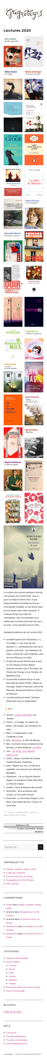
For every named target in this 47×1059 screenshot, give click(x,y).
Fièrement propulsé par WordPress (28, 1054)
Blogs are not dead (12, 1011)
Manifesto (16, 740)
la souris (11, 812)
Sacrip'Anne (12, 926)
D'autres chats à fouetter (17, 958)
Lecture (33, 812)
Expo (11, 972)
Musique (13, 979)
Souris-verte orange (15, 990)
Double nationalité (23, 714)
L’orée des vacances (15, 872)
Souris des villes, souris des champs (23, 987)
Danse (12, 969)
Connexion (11, 1032)
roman (22, 815)
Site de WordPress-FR (16, 1043)
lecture (12, 815)
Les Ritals (36, 747)
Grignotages (8, 1054)
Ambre (9, 904)
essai (6, 815)
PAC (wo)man (12, 883)
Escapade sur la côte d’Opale (20, 879)
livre (17, 815)
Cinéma (12, 965)
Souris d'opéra (13, 961)
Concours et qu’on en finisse (19, 876)
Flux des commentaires (17, 1039)
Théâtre (12, 983)
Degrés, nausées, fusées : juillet (21, 869)
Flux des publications (16, 1036)
